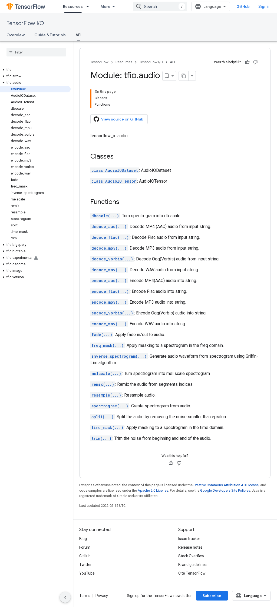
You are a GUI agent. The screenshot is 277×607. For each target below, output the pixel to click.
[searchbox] (36, 52)
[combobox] (160, 6)
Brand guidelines (192, 564)
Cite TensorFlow (192, 573)
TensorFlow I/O (25, 23)
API (78, 34)
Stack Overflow (191, 556)
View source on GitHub (122, 119)
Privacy (101, 595)
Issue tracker (189, 538)
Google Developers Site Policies (225, 490)
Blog (83, 538)
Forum (84, 547)
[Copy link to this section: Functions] (124, 202)
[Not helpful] (255, 62)
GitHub (243, 6)
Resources (73, 6)
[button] (35, 69)
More (105, 6)
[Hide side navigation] (65, 597)
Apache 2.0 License (153, 490)
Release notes (190, 547)
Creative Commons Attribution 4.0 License (226, 485)
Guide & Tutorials (50, 34)
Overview (15, 34)
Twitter (85, 564)
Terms (84, 595)
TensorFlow (99, 62)
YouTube (87, 573)
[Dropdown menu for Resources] (89, 6)
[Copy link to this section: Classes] (119, 157)
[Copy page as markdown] (184, 76)
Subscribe (212, 595)
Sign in (264, 6)
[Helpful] (247, 62)
